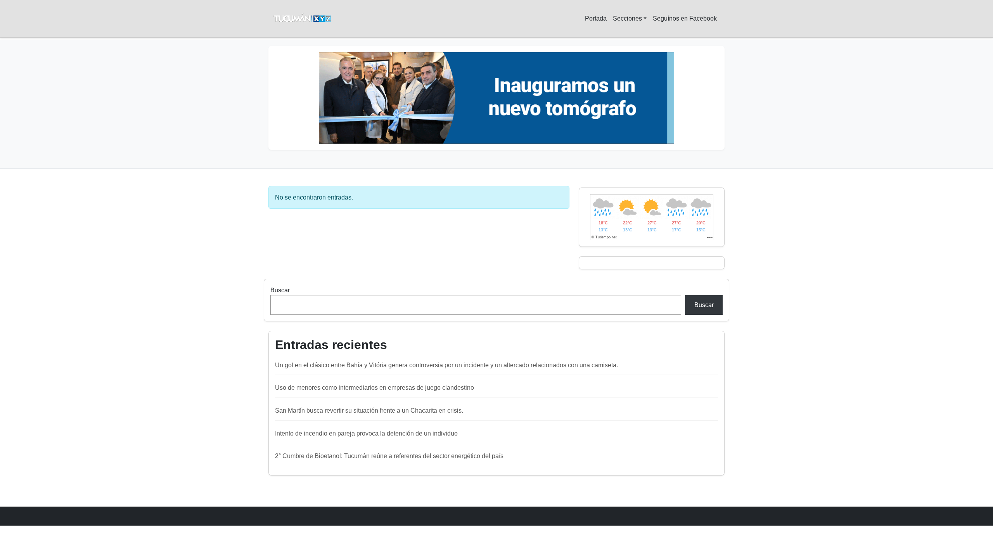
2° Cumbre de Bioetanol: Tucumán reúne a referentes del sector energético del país (389, 456)
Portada (596, 18)
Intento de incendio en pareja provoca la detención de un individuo (366, 433)
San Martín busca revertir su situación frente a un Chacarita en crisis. (369, 410)
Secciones (627, 18)
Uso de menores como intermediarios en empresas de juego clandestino (374, 387)
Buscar (280, 290)
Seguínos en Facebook (685, 18)
